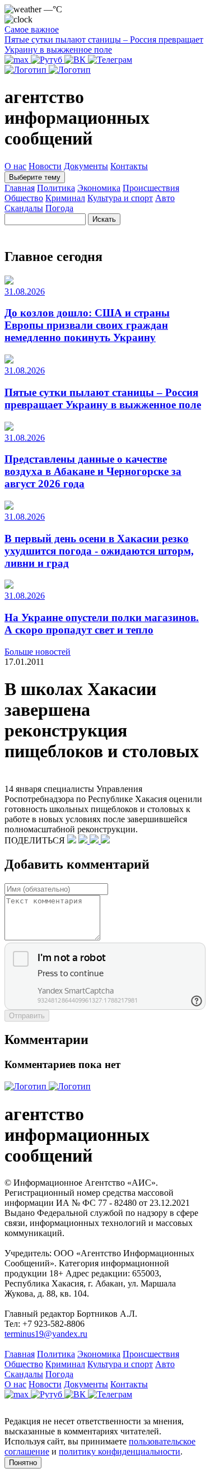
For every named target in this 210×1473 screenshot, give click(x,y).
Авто (165, 198)
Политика (56, 188)
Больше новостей (37, 651)
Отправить (27, 1015)
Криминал (65, 198)
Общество (23, 198)
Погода (59, 208)
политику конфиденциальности (119, 1451)
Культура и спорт (120, 198)
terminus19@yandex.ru (45, 1334)
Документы (86, 166)
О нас (15, 166)
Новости (45, 166)
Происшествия (151, 188)
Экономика (98, 188)
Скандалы (23, 208)
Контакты (129, 166)
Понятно (23, 1462)
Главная (19, 188)
